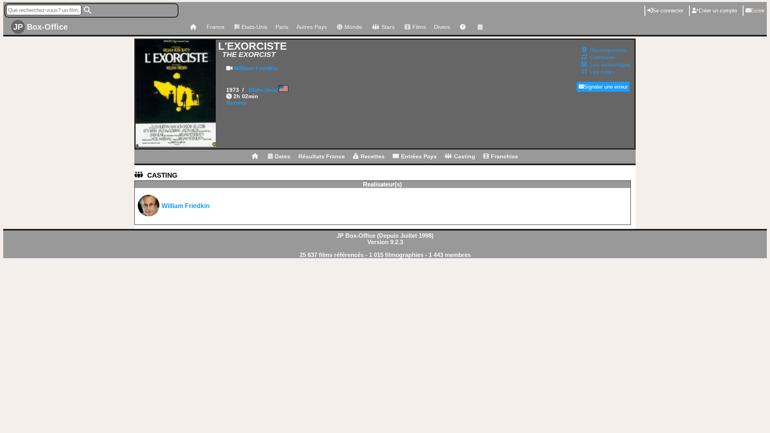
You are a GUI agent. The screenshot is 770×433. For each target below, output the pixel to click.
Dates (282, 156)
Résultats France (321, 156)
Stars (388, 27)
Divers (442, 27)
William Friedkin (256, 68)
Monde (353, 27)
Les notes (602, 72)
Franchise (504, 156)
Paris (282, 27)
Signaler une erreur (606, 87)
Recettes (373, 156)
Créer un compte (718, 11)
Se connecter (667, 11)
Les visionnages (610, 64)
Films (419, 27)
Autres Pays (311, 27)
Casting (464, 156)
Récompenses (608, 50)
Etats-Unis (254, 27)
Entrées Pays (419, 156)
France (216, 27)
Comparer (603, 57)
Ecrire (757, 11)
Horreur (236, 102)
